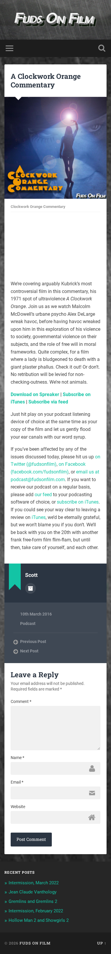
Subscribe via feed (48, 402)
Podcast (28, 623)
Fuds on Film (35, 943)
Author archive (30, 588)
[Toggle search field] (101, 48)
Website (18, 807)
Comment (21, 701)
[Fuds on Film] (55, 19)
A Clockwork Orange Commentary (46, 80)
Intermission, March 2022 (34, 882)
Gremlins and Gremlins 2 (33, 901)
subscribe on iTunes (78, 502)
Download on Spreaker (35, 394)
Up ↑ (102, 943)
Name (17, 758)
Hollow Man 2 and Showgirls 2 (39, 920)
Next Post (29, 651)
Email (17, 782)
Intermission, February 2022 (36, 911)
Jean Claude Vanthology (33, 892)
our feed (43, 494)
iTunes (39, 517)
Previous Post (33, 641)
